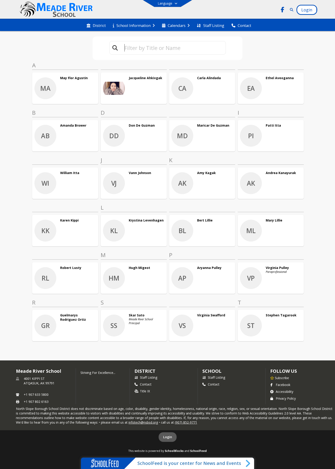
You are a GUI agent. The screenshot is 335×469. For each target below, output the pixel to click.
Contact (146, 384)
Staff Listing (148, 377)
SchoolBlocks (174, 451)
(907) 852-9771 (186, 422)
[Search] (290, 10)
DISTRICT (144, 371)
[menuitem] (96, 25)
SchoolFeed (198, 451)
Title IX (145, 391)
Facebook (283, 385)
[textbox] (173, 47)
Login (167, 437)
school (211, 371)
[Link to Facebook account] (282, 10)
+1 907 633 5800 (36, 394)
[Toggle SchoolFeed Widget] (248, 463)
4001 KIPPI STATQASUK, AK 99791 (39, 380)
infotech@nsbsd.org (143, 422)
